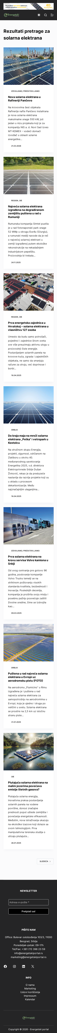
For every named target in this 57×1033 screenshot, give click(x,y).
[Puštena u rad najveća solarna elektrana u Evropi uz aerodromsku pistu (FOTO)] (28, 642)
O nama (30, 984)
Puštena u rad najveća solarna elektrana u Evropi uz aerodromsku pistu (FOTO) (28, 677)
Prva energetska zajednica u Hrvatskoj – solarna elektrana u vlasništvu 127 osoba (28, 326)
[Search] (45, 15)
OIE (20, 200)
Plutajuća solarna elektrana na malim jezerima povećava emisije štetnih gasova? (28, 786)
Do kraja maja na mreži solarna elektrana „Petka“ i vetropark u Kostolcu (28, 439)
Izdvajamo (16, 91)
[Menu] (52, 14)
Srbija (14, 430)
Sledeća (44, 861)
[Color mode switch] (38, 14)
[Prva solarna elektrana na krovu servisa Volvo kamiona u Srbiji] (28, 526)
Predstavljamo (31, 91)
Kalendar (30, 999)
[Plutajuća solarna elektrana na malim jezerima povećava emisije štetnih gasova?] (28, 751)
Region (14, 200)
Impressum (30, 995)
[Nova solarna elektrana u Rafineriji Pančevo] (28, 66)
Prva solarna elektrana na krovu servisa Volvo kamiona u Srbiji (28, 560)
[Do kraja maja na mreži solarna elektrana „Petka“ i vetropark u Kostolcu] (28, 405)
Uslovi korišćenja (30, 992)
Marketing (30, 988)
